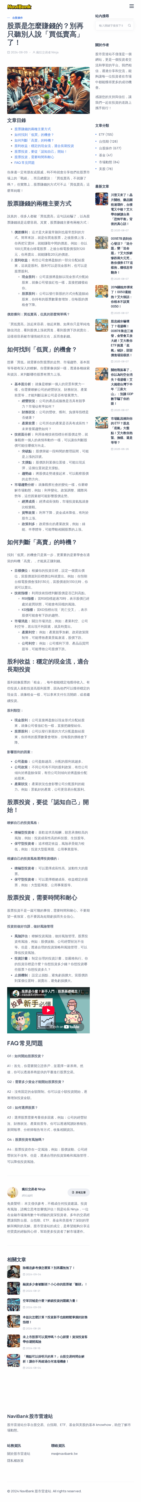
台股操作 (17, 17)
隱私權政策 (15, 1460)
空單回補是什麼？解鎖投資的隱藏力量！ (50, 1301)
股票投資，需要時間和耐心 (34, 157)
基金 (102, 155)
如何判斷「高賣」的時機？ (34, 140)
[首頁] (19, 6)
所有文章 (81, 1192)
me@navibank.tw (64, 1453)
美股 (102, 169)
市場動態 (105, 162)
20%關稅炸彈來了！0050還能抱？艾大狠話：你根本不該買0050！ (122, 296)
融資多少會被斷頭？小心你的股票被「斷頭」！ (55, 1284)
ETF (102, 134)
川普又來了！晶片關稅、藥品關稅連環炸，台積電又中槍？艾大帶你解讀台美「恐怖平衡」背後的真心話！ (122, 209)
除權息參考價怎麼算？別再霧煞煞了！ (49, 1268)
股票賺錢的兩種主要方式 (33, 129)
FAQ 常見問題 (25, 162)
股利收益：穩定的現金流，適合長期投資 (44, 146)
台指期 (104, 141)
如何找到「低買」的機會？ (34, 134)
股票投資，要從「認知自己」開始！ (41, 151)
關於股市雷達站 (18, 1453)
